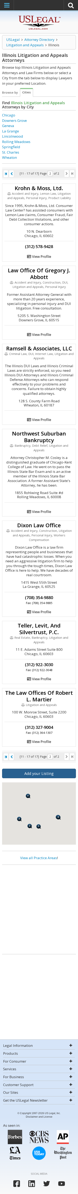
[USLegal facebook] (16, 1183)
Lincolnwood (12, 136)
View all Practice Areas (38, 857)
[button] (30, 826)
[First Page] (5, 173)
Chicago (8, 115)
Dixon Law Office (39, 525)
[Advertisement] (39, 908)
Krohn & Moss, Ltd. (39, 188)
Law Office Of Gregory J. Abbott (39, 274)
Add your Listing (39, 773)
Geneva (8, 125)
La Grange (10, 131)
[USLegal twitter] (46, 1183)
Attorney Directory (39, 39)
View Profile (41, 256)
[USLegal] (39, 16)
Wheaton (9, 157)
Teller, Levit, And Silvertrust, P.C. (39, 629)
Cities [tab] (26, 92)
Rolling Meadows (16, 141)
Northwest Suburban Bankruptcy (39, 437)
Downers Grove (14, 120)
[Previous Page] (11, 173)
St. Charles (10, 152)
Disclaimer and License (39, 1116)
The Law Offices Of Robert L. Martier (39, 696)
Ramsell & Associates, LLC (39, 348)
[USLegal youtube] (61, 1183)
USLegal (13, 39)
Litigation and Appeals (25, 45)
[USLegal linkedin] (31, 1183)
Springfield (11, 146)
